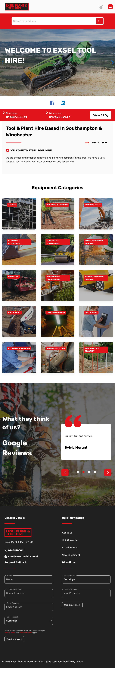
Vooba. (79, 661)
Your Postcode (70, 589)
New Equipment (71, 555)
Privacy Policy (9, 633)
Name (9, 576)
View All (98, 115)
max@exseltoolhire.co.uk (23, 556)
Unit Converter (70, 540)
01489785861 (16, 550)
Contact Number (14, 589)
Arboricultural (70, 547)
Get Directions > (72, 605)
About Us (67, 532)
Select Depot (12, 617)
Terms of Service (25, 633)
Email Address (13, 603)
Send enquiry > (14, 639)
